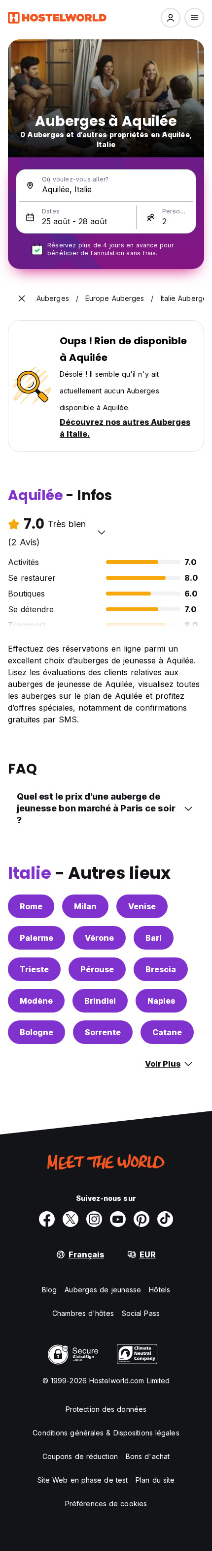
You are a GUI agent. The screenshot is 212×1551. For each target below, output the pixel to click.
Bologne (36, 1032)
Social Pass (141, 1313)
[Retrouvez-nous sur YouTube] (118, 1219)
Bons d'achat (148, 1456)
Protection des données (106, 1409)
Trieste (34, 969)
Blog (49, 1289)
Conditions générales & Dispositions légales (106, 1433)
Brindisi (100, 1001)
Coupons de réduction (80, 1456)
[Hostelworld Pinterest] (141, 1219)
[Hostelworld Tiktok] (165, 1219)
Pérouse (97, 969)
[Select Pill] (170, 18)
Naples (161, 1001)
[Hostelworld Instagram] (94, 1219)
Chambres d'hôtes (83, 1313)
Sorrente (103, 1032)
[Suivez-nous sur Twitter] (70, 1219)
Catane (167, 1032)
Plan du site (155, 1480)
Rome (31, 906)
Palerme (36, 938)
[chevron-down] (101, 532)
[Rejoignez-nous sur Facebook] (47, 1219)
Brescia (160, 969)
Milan (85, 906)
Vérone (99, 938)
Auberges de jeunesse (103, 1289)
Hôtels (159, 1289)
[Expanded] (22, 298)
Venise (142, 906)
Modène (36, 1001)
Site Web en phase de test (82, 1480)
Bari (153, 938)
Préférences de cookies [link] (106, 1503)
